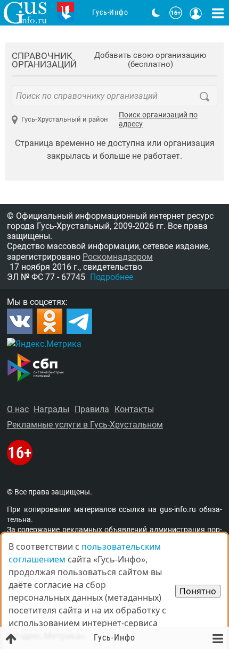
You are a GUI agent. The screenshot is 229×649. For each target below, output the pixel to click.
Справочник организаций (44, 60)
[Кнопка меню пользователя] (196, 12)
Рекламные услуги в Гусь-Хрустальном (85, 425)
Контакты (134, 409)
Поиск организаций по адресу (158, 120)
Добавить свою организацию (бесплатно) (150, 60)
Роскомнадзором (118, 257)
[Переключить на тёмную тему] (156, 12)
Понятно (197, 591)
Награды (51, 409)
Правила (92, 409)
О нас (18, 409)
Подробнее (111, 277)
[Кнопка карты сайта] (218, 12)
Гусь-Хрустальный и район (64, 119)
